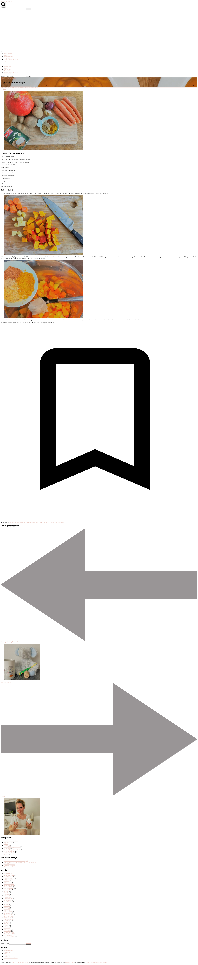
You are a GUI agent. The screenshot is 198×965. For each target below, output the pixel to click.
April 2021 (7, 926)
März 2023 (7, 897)
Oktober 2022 (8, 901)
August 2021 (7, 920)
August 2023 (8, 890)
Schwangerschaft (9, 851)
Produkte (7, 848)
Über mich (7, 58)
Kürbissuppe (56, 522)
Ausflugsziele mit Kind (11, 841)
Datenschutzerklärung (11, 59)
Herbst (23, 522)
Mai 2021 (6, 925)
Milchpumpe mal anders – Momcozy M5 (16, 861)
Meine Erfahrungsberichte (12, 847)
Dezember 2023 (9, 884)
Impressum (7, 61)
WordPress (89, 962)
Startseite (7, 952)
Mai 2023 (6, 894)
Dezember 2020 (9, 932)
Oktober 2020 (8, 935)
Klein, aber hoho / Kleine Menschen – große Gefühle (20, 862)
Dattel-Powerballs (9, 864)
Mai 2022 (6, 907)
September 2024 (9, 878)
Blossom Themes (70, 962)
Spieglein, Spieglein (10, 865)
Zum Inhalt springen (7, 1)
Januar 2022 (7, 913)
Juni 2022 (7, 906)
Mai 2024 (6, 881)
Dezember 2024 (9, 873)
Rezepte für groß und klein (9, 78)
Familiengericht (16, 522)
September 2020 (9, 937)
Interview (7, 845)
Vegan (62, 522)
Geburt (6, 844)
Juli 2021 (6, 922)
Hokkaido (28, 522)
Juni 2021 (6, 923)
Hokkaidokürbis (36, 522)
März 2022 (7, 910)
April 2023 (7, 895)
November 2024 (9, 875)
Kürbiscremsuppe (46, 522)
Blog (5, 55)
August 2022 (8, 903)
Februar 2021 (8, 929)
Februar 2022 (8, 912)
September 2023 (9, 888)
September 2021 (9, 919)
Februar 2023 (8, 898)
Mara (4, 89)
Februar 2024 (8, 882)
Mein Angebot (8, 56)
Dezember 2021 (8, 915)
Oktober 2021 (8, 917)
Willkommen (8, 53)
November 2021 (8, 916)
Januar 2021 (7, 931)
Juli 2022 (6, 904)
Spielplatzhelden (9, 853)
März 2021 (7, 928)
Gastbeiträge (8, 842)
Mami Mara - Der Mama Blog (20, 962)
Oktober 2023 (8, 887)
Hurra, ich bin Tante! (10, 867)
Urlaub (6, 854)
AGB (5, 959)
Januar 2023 (7, 900)
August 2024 (8, 879)
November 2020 (9, 934)
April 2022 (7, 909)
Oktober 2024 (8, 876)
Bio (10, 522)
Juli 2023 (6, 891)
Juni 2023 (7, 892)
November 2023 (9, 885)
